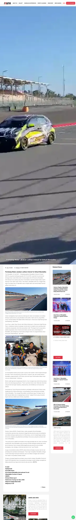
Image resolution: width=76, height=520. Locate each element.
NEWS (64, 3)
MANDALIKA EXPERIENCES (30, 3)
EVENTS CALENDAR (42, 3)
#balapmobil (8, 468)
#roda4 (7, 467)
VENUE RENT (50, 3)
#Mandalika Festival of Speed (13, 474)
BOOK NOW (33, 513)
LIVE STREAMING (70, 3)
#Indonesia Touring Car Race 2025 (14, 479)
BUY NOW (58, 357)
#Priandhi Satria (9, 470)
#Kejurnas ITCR (9, 483)
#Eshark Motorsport (11, 478)
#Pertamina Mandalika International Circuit (17, 472)
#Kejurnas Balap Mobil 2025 (13, 481)
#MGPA (7, 476)
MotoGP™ (21, 3)
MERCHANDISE (58, 3)
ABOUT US (15, 3)
